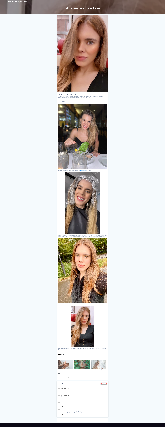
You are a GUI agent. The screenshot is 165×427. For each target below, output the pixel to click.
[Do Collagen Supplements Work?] (82, 364)
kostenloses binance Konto (65, 395)
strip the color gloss (84, 304)
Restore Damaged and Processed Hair (63, 369)
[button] (17, 1)
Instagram (66, 425)
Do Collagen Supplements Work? (78, 369)
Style (77, 377)
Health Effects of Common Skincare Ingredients (97, 369)
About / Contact (60, 425)
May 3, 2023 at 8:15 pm (64, 396)
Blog (71, 377)
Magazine (74, 377)
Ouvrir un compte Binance (65, 388)
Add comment (103, 383)
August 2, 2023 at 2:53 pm (64, 389)
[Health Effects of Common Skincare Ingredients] (98, 364)
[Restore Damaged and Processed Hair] (66, 364)
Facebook (71, 425)
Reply (62, 399)
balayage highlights (83, 170)
